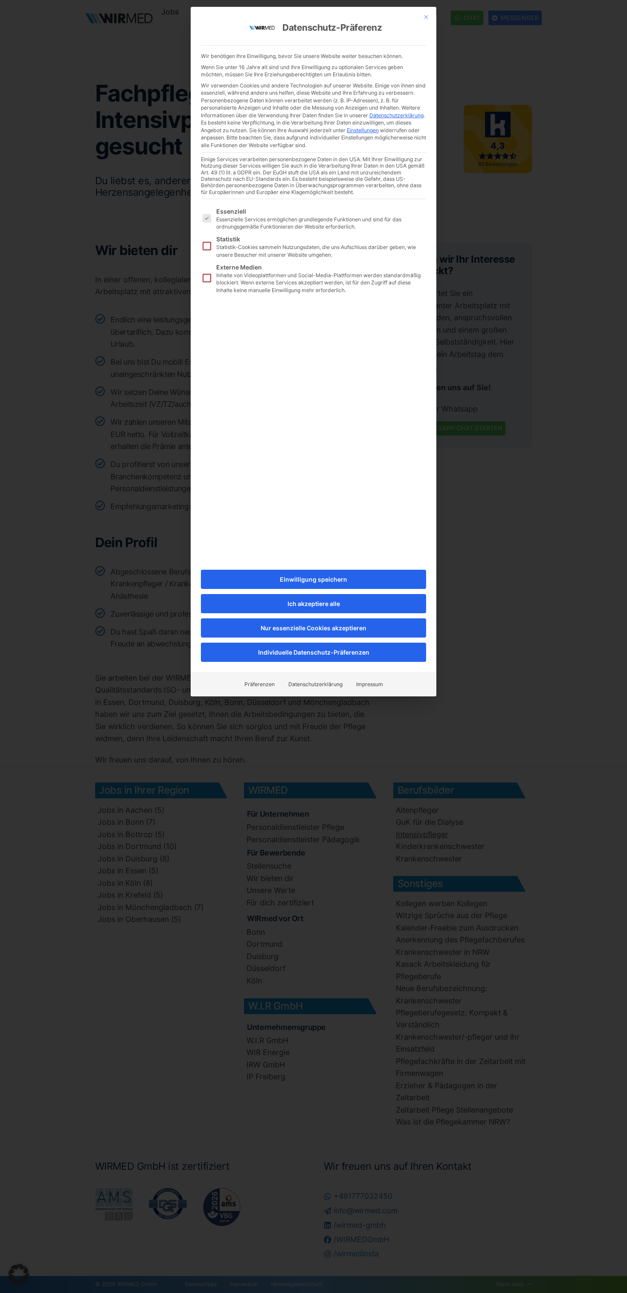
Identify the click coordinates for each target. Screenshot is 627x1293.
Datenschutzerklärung (396, 115)
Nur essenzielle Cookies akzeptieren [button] (313, 628)
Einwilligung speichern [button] (313, 579)
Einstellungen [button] (363, 130)
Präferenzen (259, 684)
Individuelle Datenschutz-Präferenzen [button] (313, 652)
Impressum (369, 684)
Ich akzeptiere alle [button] (313, 603)
